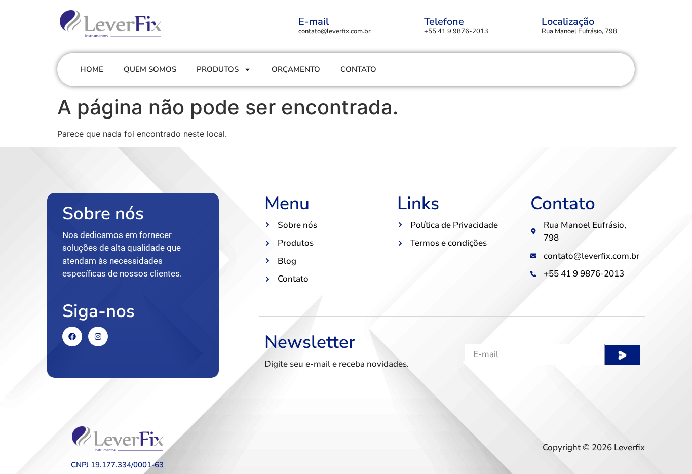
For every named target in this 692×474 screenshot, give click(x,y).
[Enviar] (622, 355)
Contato (358, 69)
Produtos (218, 69)
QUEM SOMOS (150, 69)
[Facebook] (72, 336)
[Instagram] (98, 336)
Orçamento (296, 69)
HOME (91, 69)
